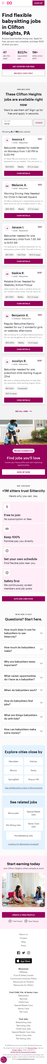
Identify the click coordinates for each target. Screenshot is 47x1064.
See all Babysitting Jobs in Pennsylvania (23, 788)
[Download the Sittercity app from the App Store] (23, 960)
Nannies (23, 999)
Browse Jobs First (23, 73)
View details (23, 173)
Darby (33, 770)
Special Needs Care (23, 1005)
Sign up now (23, 472)
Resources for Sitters (23, 985)
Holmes (33, 761)
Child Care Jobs (23, 1029)
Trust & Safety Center (23, 975)
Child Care (24, 1002)
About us (23, 934)
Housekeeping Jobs (23, 835)
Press (23, 945)
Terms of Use (32, 1048)
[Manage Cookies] (4, 1060)
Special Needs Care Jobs (23, 1032)
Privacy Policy (17, 1050)
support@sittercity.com (26, 1059)
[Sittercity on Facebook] (18, 952)
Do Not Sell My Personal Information (23, 1052)
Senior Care (23, 1008)
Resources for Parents (23, 982)
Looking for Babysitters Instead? (23, 844)
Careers (23, 938)
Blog (23, 942)
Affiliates (23, 972)
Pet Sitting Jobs (13, 825)
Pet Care (24, 1012)
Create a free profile (23, 915)
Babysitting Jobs (23, 1022)
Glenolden (13, 761)
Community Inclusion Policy (23, 978)
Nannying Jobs (24, 1025)
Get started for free (23, 66)
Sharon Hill (33, 779)
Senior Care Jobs (33, 825)
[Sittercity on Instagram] (28, 952)
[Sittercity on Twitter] (23, 952)
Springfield (13, 779)
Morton (13, 770)
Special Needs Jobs (33, 813)
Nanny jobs (13, 813)
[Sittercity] (9, 3)
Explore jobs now (23, 599)
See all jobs (21, 411)
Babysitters (23, 995)
